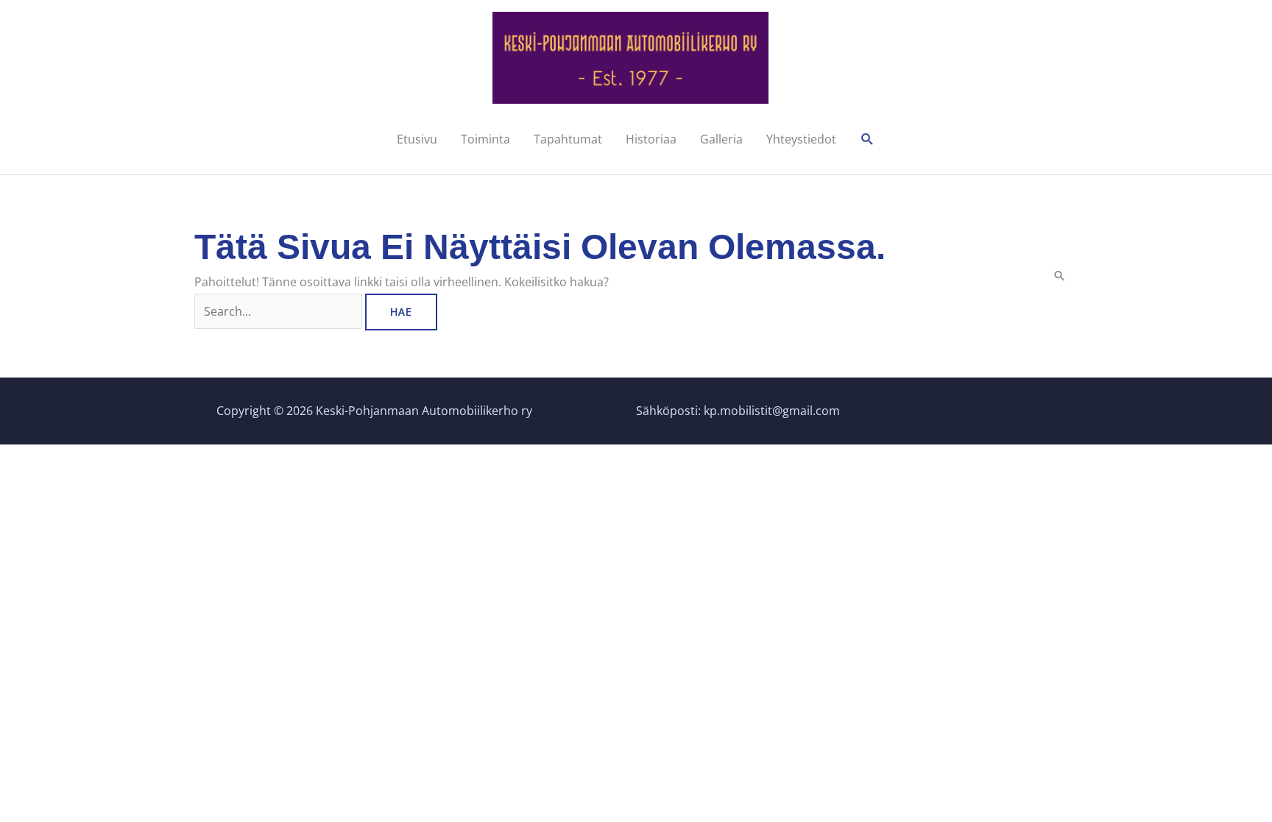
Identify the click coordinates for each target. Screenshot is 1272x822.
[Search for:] (279, 311)
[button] (867, 139)
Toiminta (485, 139)
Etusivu (417, 139)
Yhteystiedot (801, 139)
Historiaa (651, 139)
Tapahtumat (568, 139)
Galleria (721, 139)
